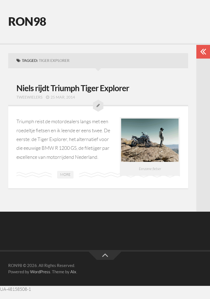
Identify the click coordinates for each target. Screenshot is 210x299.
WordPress (40, 271)
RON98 (27, 21)
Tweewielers (29, 97)
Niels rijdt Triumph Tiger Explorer (72, 88)
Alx (73, 271)
